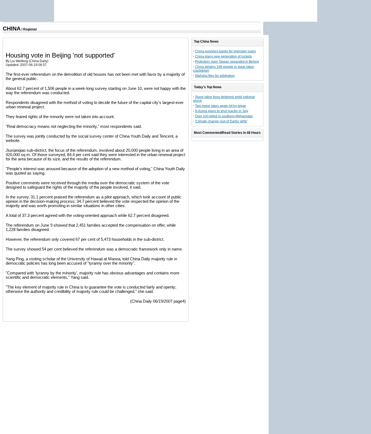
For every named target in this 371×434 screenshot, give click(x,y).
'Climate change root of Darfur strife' (221, 121)
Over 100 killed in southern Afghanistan (224, 116)
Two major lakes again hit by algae (220, 106)
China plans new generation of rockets (223, 56)
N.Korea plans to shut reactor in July (221, 111)
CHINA (12, 28)
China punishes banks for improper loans (225, 51)
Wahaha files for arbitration (215, 76)
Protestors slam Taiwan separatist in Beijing (227, 62)
